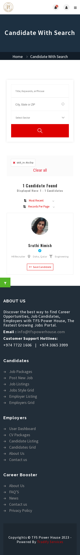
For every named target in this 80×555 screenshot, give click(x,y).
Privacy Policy (20, 510)
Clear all (40, 170)
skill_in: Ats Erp (25, 162)
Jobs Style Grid (21, 390)
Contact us (18, 459)
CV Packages (19, 435)
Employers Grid (21, 402)
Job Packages (20, 371)
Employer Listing (23, 396)
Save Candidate (42, 267)
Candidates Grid (22, 447)
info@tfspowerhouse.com (41, 331)
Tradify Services (50, 542)
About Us (16, 453)
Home (17, 56)
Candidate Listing (23, 441)
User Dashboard (22, 428)
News (13, 498)
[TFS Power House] (21, 7)
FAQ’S (14, 492)
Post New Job (21, 378)
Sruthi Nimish (40, 245)
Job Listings (19, 384)
